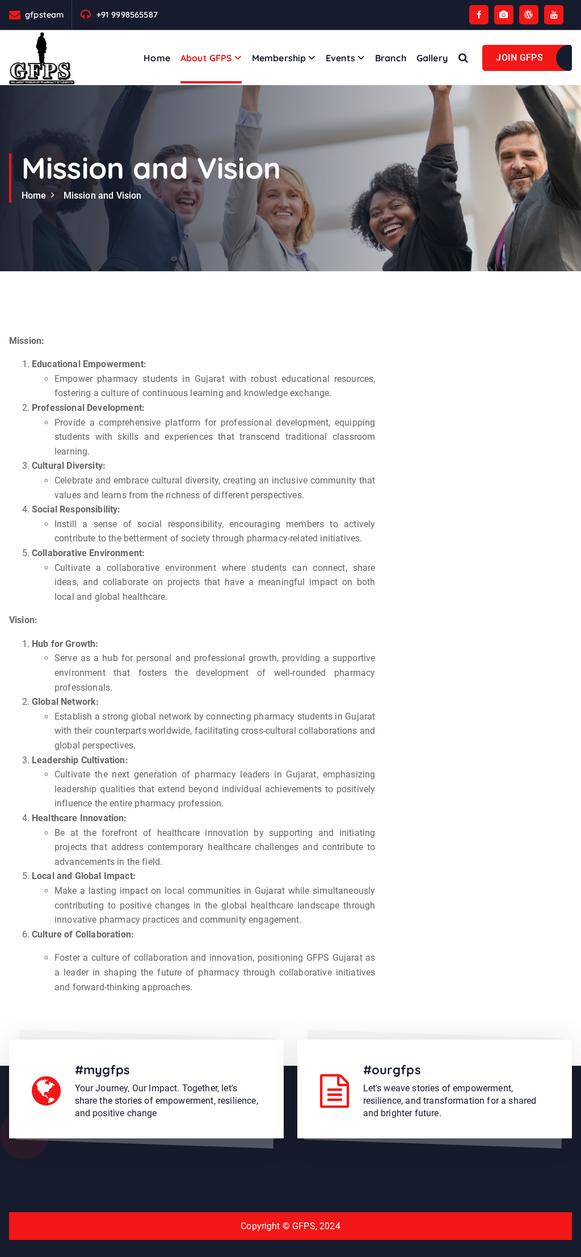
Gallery (432, 58)
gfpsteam (44, 14)
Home (157, 58)
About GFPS (206, 58)
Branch (390, 58)
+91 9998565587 (127, 14)
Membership (279, 58)
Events (341, 58)
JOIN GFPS (519, 57)
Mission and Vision (103, 195)
